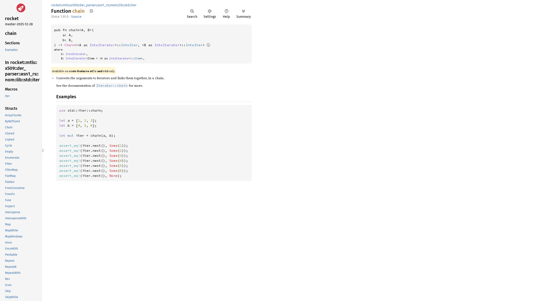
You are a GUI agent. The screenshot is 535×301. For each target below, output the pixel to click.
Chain (70, 45)
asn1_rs (103, 5)
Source (76, 17)
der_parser (87, 5)
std (127, 5)
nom (113, 5)
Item (137, 58)
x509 (74, 5)
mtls (65, 5)
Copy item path (91, 10)
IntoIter (129, 45)
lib (121, 5)
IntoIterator (102, 45)
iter (133, 5)
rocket (56, 5)
